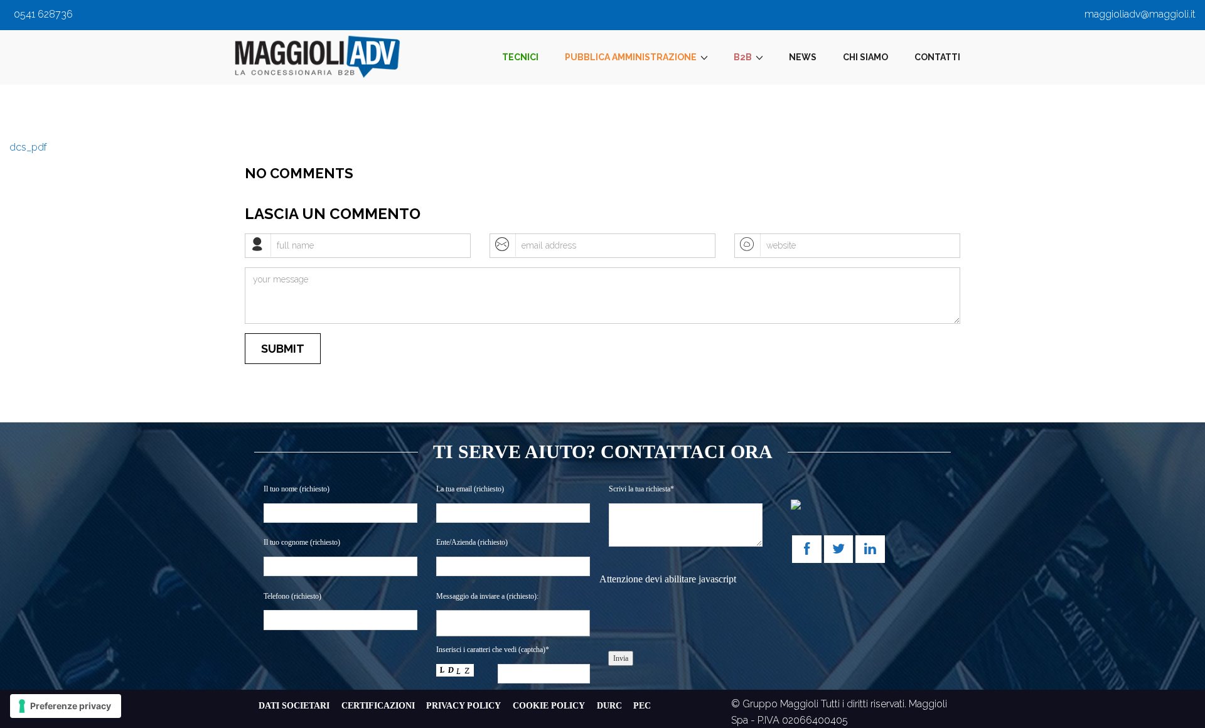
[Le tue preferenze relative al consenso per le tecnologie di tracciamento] (65, 706)
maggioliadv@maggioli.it (1140, 14)
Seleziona (463, 622)
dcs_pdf (28, 147)
